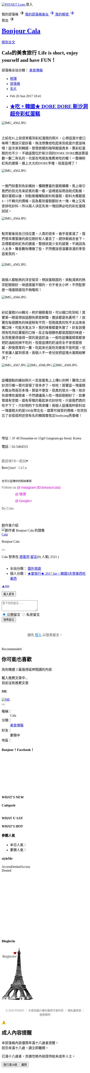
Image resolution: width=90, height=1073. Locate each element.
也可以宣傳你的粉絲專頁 (17, 481)
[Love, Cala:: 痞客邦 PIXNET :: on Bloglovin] (17, 999)
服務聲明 (45, 1014)
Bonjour (10, 468)
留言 (33, 557)
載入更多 (8, 594)
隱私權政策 (74, 1010)
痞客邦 (24, 557)
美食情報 (36, 70)
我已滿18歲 (10, 1064)
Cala (5, 534)
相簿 (13, 78)
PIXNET (19, 1010)
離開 (24, 1064)
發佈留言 (8, 619)
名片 (13, 89)
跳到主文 (8, 42)
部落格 (15, 83)
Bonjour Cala (21, 31)
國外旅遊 (34, 568)
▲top (5, 586)
